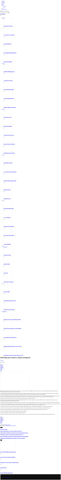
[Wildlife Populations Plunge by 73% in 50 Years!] (8, 344)
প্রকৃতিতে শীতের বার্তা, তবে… (7, 198)
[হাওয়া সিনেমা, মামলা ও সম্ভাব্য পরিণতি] (8, 224)
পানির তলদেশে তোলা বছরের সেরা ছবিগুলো (9, 309)
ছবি (2, 8)
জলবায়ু (2, 3)
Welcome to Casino (3, 429)
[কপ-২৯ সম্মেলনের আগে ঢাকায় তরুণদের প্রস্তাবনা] (8, 170)
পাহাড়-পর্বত (3, 2)
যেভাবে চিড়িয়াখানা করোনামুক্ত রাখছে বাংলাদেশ (10, 300)
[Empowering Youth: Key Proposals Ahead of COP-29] (8, 353)
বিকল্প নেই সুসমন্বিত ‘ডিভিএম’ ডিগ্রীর (8, 208)
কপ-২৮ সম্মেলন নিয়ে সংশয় (7, 217)
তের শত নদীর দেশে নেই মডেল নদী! (8, 80)
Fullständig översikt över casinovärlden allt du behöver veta (11, 434)
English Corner (4, 9)
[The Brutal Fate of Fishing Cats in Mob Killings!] (8, 326)
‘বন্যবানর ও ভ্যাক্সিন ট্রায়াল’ (7, 244)
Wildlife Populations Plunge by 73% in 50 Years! (13, 346)
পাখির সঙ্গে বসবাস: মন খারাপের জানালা (8, 281)
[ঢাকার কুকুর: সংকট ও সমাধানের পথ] (8, 24)
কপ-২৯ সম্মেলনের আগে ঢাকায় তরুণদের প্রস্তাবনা (10, 171)
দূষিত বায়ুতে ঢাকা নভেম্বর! (7, 189)
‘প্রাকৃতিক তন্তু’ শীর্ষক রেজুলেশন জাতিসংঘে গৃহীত (10, 180)
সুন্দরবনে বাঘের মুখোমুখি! (7, 264)
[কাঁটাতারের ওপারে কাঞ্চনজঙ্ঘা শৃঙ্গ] (8, 124)
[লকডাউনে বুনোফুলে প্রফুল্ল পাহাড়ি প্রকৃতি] (8, 151)
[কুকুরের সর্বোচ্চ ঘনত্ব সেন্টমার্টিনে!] (8, 60)
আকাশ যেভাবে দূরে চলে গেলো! (8, 117)
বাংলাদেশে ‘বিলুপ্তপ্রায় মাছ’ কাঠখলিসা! (9, 89)
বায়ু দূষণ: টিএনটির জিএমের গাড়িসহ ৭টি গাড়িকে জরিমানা (10, 425)
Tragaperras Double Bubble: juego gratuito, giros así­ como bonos (12, 438)
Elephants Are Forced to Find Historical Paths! (12, 319)
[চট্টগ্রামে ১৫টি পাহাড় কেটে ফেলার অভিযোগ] (8, 142)
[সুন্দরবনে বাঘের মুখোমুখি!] (8, 262)
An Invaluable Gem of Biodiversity (10, 337)
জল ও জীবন (3, 63)
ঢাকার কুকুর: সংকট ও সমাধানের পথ (8, 26)
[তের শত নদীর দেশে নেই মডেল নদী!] (8, 78)
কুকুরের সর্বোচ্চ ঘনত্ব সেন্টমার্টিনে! (8, 61)
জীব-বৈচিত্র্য (3, 1)
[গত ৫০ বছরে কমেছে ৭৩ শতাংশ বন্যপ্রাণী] (8, 33)
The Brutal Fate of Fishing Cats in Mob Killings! (12, 328)
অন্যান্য (3, 5)
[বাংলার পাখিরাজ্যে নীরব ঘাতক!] (8, 42)
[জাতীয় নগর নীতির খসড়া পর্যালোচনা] (8, 161)
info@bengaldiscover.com (7, 477)
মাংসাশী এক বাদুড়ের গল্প (7, 424)
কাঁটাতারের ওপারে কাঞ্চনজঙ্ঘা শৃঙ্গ (8, 126)
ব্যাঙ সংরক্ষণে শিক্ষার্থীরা (7, 291)
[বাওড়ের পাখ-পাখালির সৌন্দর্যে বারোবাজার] (8, 96)
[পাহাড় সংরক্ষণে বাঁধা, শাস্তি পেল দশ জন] (8, 133)
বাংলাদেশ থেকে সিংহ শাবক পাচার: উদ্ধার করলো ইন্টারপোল (7, 457)
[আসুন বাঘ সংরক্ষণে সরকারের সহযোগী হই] (8, 233)
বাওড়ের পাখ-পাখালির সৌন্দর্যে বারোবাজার (9, 98)
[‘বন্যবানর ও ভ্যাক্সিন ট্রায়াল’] (8, 242)
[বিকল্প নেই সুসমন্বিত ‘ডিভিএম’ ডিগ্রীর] (8, 206)
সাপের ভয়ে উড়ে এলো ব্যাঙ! (7, 255)
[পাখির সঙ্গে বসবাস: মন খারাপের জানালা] (8, 280)
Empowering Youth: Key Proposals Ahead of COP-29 (13, 355)
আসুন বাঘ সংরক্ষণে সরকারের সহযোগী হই (9, 235)
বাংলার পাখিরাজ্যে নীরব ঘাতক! (7, 43)
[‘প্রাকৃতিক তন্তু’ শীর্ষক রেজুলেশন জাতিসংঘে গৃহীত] (8, 179)
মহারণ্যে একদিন (6, 273)
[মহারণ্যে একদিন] (8, 271)
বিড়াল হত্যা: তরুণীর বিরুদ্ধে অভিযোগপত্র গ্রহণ (6, 472)
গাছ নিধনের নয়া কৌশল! (3, 467)
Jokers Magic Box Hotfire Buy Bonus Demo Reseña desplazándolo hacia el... (14, 432)
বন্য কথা (3, 4)
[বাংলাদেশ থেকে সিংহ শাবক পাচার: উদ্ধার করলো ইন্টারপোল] (2, 455)
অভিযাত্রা (5, 6)
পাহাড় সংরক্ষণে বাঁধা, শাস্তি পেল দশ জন (9, 135)
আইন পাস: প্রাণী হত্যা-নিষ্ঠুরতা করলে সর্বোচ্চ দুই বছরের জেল (8, 452)
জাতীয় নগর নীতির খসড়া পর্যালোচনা (8, 162)
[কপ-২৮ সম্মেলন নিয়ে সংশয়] (8, 215)
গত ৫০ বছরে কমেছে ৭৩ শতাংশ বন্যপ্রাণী (9, 35)
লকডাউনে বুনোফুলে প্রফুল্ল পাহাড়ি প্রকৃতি (9, 153)
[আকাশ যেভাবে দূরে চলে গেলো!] (8, 115)
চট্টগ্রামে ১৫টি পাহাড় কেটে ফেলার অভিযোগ (9, 144)
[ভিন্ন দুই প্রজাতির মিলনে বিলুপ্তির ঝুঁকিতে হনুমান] (8, 51)
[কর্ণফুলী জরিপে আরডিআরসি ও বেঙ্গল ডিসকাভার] (8, 105)
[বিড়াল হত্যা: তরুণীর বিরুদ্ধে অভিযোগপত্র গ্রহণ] (2, 471)
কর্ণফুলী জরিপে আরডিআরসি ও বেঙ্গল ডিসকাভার (10, 107)
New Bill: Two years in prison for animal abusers (9, 462)
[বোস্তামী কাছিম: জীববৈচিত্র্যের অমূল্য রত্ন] (8, 69)
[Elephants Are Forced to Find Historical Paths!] (8, 317)
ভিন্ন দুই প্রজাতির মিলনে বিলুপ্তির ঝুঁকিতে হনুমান (10, 52)
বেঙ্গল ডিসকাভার (2, 360)
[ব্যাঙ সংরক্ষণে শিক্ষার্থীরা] (8, 290)
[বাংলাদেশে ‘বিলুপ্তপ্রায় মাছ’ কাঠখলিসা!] (8, 87)
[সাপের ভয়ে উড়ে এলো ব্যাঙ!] (8, 253)
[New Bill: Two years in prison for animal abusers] (2, 460)
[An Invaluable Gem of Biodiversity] (8, 335)
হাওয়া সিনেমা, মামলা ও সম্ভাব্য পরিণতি (9, 226)
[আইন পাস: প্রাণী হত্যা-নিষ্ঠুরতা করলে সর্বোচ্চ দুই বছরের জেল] (7, 450)
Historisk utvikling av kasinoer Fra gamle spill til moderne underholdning (14, 436)
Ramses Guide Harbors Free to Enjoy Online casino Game (11, 431)
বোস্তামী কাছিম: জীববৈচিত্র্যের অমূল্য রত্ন (9, 71)
